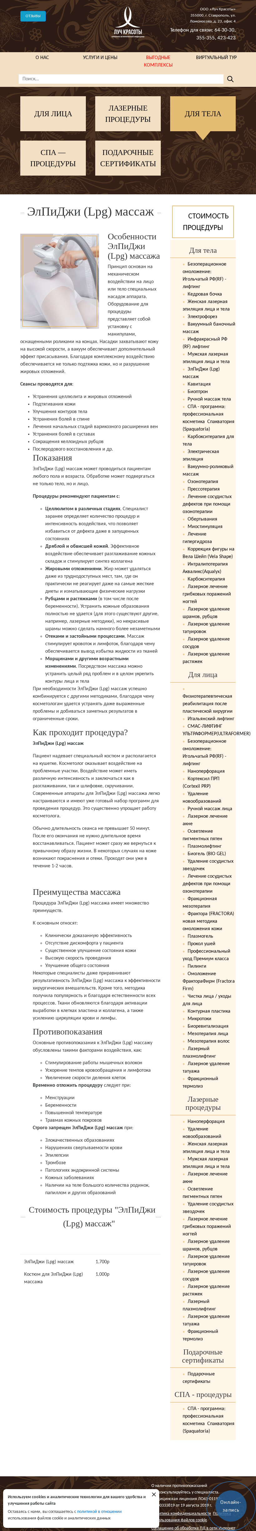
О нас (42, 57)
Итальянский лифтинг (210, 718)
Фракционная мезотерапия (200, 902)
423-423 (226, 38)
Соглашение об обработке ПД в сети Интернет (193, 1528)
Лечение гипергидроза (197, 538)
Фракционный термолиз (200, 1082)
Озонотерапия (202, 481)
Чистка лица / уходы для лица (207, 1000)
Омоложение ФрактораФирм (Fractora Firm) (209, 981)
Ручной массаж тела (208, 399)
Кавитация (198, 384)
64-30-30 (224, 30)
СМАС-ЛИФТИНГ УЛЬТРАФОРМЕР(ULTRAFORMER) (209, 730)
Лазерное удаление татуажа (206, 1067)
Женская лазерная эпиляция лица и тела (206, 305)
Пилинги (196, 966)
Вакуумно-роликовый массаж (208, 470)
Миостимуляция (204, 526)
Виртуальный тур (216, 57)
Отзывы (33, 16)
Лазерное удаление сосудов (206, 643)
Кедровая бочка (204, 294)
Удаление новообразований (202, 797)
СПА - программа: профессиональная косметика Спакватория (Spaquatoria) (208, 418)
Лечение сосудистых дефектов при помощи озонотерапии (207, 504)
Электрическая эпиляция (201, 455)
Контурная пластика (208, 1011)
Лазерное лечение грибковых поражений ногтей (207, 594)
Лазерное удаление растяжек (206, 658)
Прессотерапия (203, 489)
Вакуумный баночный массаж (209, 328)
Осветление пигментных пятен (202, 835)
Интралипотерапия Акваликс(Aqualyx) (205, 568)
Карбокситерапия (205, 579)
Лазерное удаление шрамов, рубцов (206, 613)
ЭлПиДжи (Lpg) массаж (201, 373)
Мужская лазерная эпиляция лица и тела (206, 358)
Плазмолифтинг (204, 846)
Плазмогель (199, 936)
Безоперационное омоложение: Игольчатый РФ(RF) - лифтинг (204, 275)
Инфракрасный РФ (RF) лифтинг (205, 343)
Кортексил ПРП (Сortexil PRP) (201, 782)
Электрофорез (201, 316)
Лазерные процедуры (128, 113)
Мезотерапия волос (208, 1041)
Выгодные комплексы (158, 61)
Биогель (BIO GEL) (206, 853)
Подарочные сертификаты (128, 158)
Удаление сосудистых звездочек (208, 865)
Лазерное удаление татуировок (206, 628)
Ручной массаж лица (209, 808)
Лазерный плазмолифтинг (199, 1052)
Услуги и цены (100, 57)
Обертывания (201, 519)
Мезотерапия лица (207, 1033)
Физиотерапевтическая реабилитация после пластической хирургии (208, 704)
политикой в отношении (99, 1511)
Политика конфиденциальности (181, 1513)
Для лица (53, 114)
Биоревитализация (207, 1026)
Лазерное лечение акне (205, 820)
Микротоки (198, 1018)
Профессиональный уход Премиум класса (206, 955)
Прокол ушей (200, 943)
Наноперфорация (205, 771)
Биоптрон (197, 391)
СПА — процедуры (53, 158)
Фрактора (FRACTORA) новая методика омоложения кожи (208, 921)
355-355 (205, 38)
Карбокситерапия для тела (208, 440)
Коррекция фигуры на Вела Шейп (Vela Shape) (208, 553)
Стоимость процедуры (206, 222)
